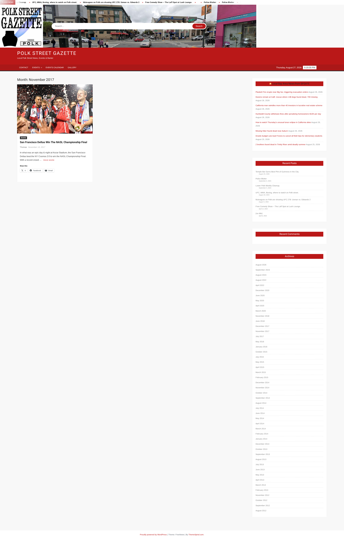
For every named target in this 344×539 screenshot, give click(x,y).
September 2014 (263, 398)
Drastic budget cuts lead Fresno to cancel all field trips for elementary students (289, 136)
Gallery (72, 67)
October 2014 (261, 393)
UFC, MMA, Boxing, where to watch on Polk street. (30, 2)
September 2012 (263, 505)
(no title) (259, 213)
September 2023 (263, 270)
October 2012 (261, 500)
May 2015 (260, 362)
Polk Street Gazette (46, 53)
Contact (23, 67)
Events (36, 67)
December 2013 (262, 444)
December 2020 (262, 290)
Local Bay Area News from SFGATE (290, 84)
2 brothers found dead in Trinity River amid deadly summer (281, 144)
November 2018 (262, 316)
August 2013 (261, 459)
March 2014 (261, 429)
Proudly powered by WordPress (153, 535)
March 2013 (261, 485)
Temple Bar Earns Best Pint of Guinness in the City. (277, 172)
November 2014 (262, 388)
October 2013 (261, 449)
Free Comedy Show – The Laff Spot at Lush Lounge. (144, 2)
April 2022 (260, 285)
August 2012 (261, 510)
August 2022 (261, 280)
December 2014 (262, 382)
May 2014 (260, 418)
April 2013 (260, 480)
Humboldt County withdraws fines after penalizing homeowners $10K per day (288, 114)
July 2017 (260, 336)
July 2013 (260, 464)
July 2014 (260, 408)
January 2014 (261, 439)
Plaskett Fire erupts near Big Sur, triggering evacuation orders (282, 92)
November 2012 (262, 495)
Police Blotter (186, 2)
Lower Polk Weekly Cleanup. (268, 186)
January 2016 (261, 347)
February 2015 (262, 377)
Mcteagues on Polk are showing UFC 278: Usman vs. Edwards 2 (87, 2)
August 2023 (261, 275)
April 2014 (260, 423)
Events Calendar (55, 67)
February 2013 (262, 490)
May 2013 (260, 475)
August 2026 (261, 265)
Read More (48, 160)
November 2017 (262, 331)
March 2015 (261, 372)
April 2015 (260, 367)
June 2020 (260, 295)
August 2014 (261, 403)
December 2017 (262, 326)
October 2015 (261, 352)
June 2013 (260, 469)
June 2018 (260, 321)
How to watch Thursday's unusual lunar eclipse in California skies (283, 122)
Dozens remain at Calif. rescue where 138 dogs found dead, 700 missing (287, 97)
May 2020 (260, 300)
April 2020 (260, 306)
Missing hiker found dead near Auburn (272, 131)
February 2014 (262, 434)
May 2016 (260, 342)
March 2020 (261, 311)
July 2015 (260, 357)
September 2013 (263, 454)
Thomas (23, 147)
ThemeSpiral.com (196, 535)
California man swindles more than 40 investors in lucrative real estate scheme (289, 105)
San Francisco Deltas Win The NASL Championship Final (53, 142)
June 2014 (260, 413)
